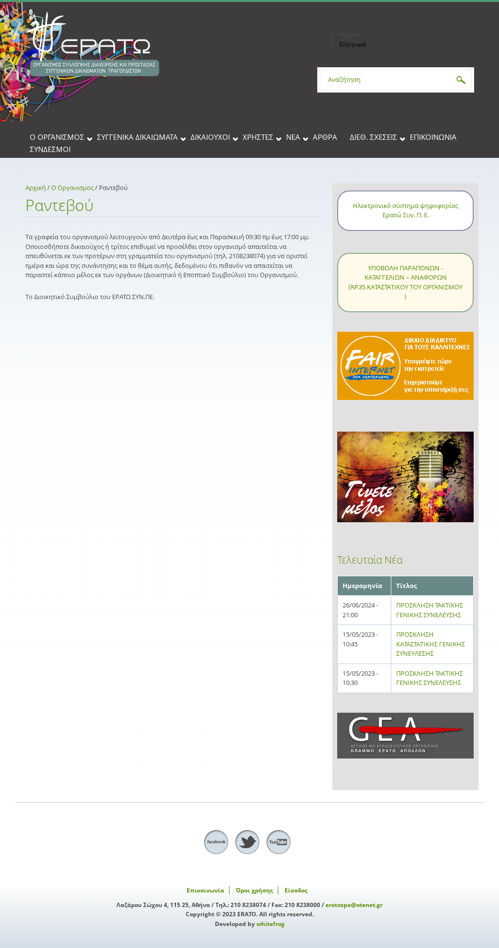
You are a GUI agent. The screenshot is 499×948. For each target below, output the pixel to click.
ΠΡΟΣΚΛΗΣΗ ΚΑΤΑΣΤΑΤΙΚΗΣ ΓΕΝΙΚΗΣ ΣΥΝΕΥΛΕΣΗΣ (430, 644)
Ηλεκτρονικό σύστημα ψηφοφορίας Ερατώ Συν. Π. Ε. (405, 210)
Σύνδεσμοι (50, 150)
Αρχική (35, 187)
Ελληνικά (352, 44)
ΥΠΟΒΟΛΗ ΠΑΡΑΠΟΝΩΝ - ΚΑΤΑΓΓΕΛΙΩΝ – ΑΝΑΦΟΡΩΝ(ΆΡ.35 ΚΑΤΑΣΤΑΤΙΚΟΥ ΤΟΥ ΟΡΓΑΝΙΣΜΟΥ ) (405, 282)
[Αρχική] (161, 44)
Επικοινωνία (433, 137)
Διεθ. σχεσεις (373, 137)
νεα (293, 137)
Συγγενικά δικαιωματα (137, 137)
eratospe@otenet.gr (354, 905)
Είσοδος (296, 890)
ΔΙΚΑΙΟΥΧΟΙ (210, 137)
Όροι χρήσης (254, 890)
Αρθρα (325, 137)
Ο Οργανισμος (57, 137)
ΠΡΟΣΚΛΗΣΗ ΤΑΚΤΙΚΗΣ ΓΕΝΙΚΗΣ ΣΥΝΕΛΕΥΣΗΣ (429, 610)
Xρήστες (258, 137)
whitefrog (270, 924)
